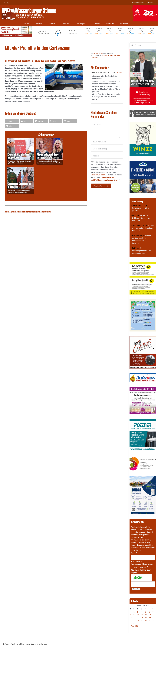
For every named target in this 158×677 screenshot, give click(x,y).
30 (134, 623)
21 (153, 618)
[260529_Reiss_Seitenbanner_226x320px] (143, 477)
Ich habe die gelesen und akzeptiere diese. (142, 564)
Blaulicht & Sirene (115, 55)
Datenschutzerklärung (139, 564)
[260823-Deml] (20, 168)
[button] (133, 24)
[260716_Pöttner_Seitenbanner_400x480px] (143, 420)
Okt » (137, 626)
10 (138, 615)
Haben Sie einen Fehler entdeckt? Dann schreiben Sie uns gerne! (28, 211)
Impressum (25, 644)
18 (142, 618)
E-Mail (134, 553)
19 (146, 618)
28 (153, 620)
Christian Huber (98, 53)
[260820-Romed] (49, 139)
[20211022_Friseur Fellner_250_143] (143, 457)
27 (150, 620)
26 (146, 620)
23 (134, 620)
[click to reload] (141, 577)
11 (142, 615)
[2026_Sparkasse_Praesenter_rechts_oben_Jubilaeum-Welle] (145, 6)
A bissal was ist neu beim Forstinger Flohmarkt (143, 228)
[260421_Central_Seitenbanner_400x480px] (143, 338)
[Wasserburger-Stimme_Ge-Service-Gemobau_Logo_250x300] (143, 263)
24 (138, 620)
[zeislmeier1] (143, 375)
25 (142, 620)
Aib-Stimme (105, 55)
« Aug (132, 626)
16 (134, 618)
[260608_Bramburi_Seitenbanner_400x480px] (143, 301)
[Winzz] (143, 123)
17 (138, 618)
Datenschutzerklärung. (99, 175)
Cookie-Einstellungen (39, 644)
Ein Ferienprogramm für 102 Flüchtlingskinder (141, 250)
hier (140, 550)
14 (153, 615)
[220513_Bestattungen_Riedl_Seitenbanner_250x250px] (143, 388)
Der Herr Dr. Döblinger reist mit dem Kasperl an (141, 218)
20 (150, 618)
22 (131, 620)
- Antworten (119, 72)
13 (150, 615)
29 (131, 623)
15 (131, 618)
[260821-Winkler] (20, 139)
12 (146, 615)
